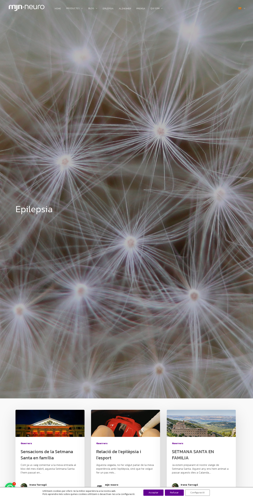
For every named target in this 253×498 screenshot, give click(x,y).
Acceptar (153, 492)
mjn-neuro (111, 485)
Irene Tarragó (38, 485)
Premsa (140, 8)
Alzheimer (125, 8)
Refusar (174, 492)
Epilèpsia (108, 8)
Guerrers (26, 443)
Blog (91, 8)
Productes (73, 8)
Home (58, 8)
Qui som (155, 8)
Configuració (197, 492)
